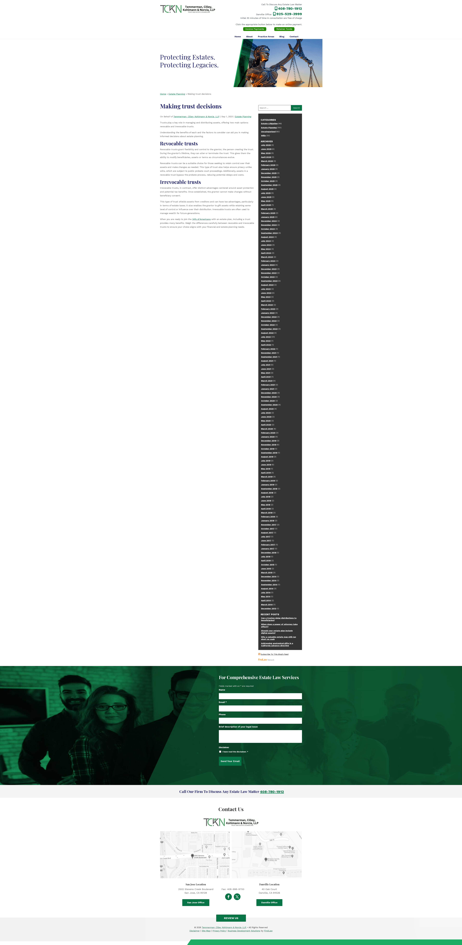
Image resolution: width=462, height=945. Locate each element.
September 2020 (269, 405)
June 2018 (266, 500)
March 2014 (267, 604)
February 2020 (268, 433)
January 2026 (268, 169)
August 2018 (267, 493)
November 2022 (269, 321)
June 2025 (266, 197)
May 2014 (265, 596)
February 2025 (268, 213)
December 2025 (268, 173)
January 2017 (267, 548)
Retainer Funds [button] (284, 29)
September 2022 (269, 329)
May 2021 (265, 373)
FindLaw (268, 931)
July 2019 (265, 461)
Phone (222, 714)
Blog (281, 36)
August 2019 (267, 457)
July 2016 (265, 556)
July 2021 (265, 365)
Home (238, 36)
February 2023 (268, 309)
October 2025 (268, 181)
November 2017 (268, 525)
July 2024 (266, 241)
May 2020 (266, 421)
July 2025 (266, 193)
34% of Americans (201, 219)
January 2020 (268, 437)
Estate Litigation (269, 123)
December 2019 (268, 441)
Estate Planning (243, 116)
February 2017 (268, 544)
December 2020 (269, 393)
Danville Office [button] (269, 902)
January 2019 (267, 484)
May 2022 (266, 341)
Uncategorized (268, 131)
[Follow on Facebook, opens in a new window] (228, 896)
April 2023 (266, 301)
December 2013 (268, 608)
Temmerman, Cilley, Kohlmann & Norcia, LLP (196, 116)
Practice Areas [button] (266, 36)
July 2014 (265, 592)
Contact (294, 36)
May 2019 (265, 469)
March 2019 (267, 477)
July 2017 (265, 536)
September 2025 (269, 185)
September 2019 (269, 453)
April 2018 (266, 509)
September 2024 (269, 233)
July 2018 (265, 496)
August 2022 (267, 333)
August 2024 (267, 237)
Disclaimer (224, 747)
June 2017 (266, 540)
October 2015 (267, 564)
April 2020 (266, 425)
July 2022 (266, 337)
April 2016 (266, 560)
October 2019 (267, 449)
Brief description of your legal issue (238, 726)
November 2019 (268, 445)
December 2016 (268, 552)
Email (223, 702)
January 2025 (267, 217)
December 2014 (268, 576)
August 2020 (267, 409)
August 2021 (267, 361)
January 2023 (268, 313)
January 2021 (267, 389)
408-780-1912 (290, 8)
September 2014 (269, 584)
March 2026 (267, 161)
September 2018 (269, 489)
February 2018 (268, 516)
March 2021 (267, 381)
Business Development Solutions (244, 931)
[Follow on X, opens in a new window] (237, 896)
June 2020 (266, 417)
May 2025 (265, 201)
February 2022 (268, 349)
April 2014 (266, 600)
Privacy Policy (219, 931)
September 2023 (269, 281)
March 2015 (266, 572)
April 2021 (266, 377)
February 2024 (268, 261)
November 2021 (268, 353)
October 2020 (268, 401)
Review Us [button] (231, 918)
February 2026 (268, 165)
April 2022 (266, 345)
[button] (459, 927)
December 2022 (269, 317)
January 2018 (267, 520)
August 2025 (267, 189)
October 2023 (268, 277)
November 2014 (268, 580)
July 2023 (266, 289)
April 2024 (266, 253)
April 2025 (266, 205)
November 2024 (269, 225)
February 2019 (268, 480)
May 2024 (266, 249)
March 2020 (267, 429)
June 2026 (266, 149)
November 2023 (269, 273)
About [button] (249, 36)
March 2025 (267, 209)
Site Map (206, 931)
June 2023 (266, 293)
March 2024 (267, 257)
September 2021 (269, 357)
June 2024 (266, 245)
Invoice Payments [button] (254, 29)
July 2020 (266, 413)
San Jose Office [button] (195, 902)
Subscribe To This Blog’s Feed (275, 654)
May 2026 (266, 153)
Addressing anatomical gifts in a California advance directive (277, 644)
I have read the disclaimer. (235, 752)
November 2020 (269, 397)
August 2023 (267, 285)
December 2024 (269, 221)
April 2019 (266, 473)
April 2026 (266, 157)
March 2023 (267, 305)
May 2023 (266, 297)
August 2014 (267, 588)
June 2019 (266, 464)
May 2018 (265, 505)
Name (222, 689)
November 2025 (268, 177)
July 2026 (266, 145)
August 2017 (267, 532)
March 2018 (267, 512)
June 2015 (266, 568)
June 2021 (266, 369)
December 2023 (269, 269)
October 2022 (268, 325)
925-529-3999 (289, 14)
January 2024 (268, 265)
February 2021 (268, 385)
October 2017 (267, 528)
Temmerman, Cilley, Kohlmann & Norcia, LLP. (224, 927)
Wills (263, 135)
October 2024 (268, 229)
